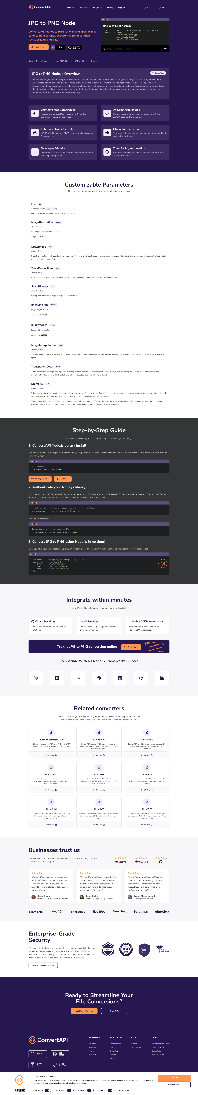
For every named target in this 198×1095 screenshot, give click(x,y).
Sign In (145, 7)
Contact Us (114, 1011)
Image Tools (159, 73)
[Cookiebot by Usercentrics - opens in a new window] (19, 1090)
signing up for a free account (73, 494)
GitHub (64, 479)
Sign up (160, 7)
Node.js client (41, 479)
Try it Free (39, 47)
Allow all (174, 1078)
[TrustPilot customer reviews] (142, 861)
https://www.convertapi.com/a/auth (78, 508)
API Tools (84, 7)
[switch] (70, 1090)
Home (31, 61)
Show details (124, 1090)
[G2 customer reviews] (162, 861)
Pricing (110, 7)
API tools (44, 61)
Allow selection (174, 1084)
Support (121, 7)
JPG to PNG (79, 61)
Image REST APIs (61, 61)
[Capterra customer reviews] (121, 861)
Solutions (70, 7)
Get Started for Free (84, 1011)
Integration (97, 7)
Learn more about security (43, 965)
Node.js (94, 61)
